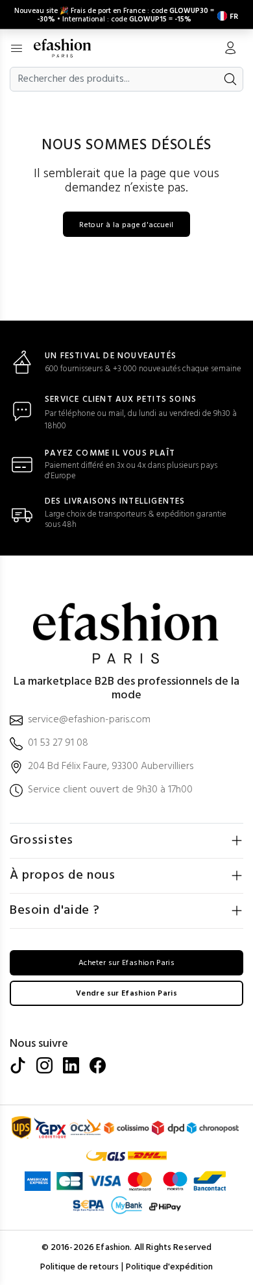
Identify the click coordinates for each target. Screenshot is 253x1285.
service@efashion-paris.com (89, 720)
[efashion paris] (69, 48)
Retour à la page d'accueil (126, 225)
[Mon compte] (230, 49)
